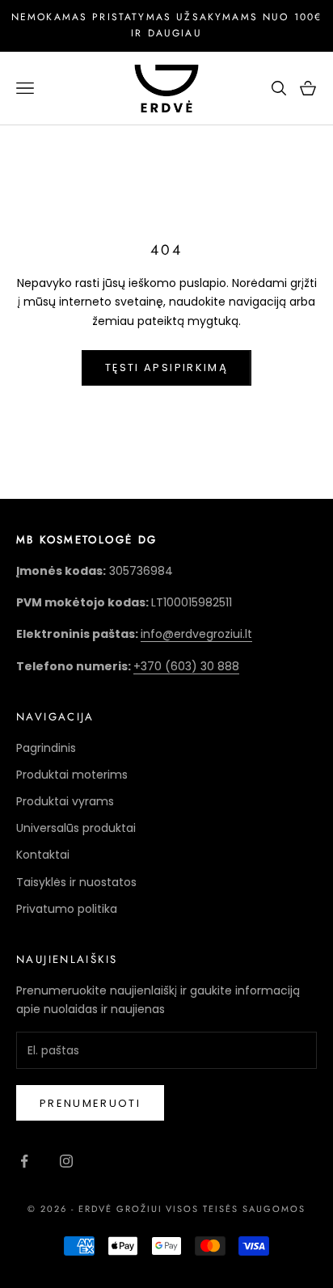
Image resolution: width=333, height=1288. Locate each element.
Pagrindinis (46, 748)
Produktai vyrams (65, 801)
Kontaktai (43, 855)
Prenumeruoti (90, 1103)
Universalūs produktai (76, 828)
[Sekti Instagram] (66, 1161)
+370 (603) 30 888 (186, 666)
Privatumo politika (66, 909)
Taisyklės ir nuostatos (76, 882)
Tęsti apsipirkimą (166, 367)
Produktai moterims (72, 774)
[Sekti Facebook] (24, 1161)
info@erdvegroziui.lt (196, 634)
